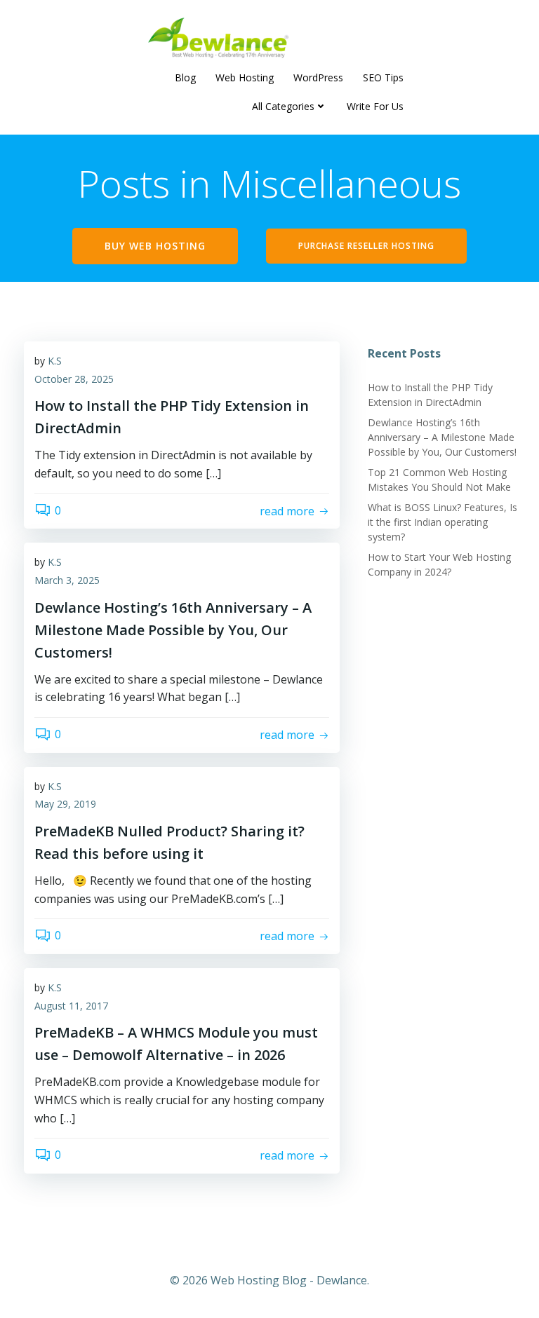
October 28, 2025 (74, 379)
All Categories (283, 106)
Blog (185, 77)
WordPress (318, 77)
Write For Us (375, 106)
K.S (55, 360)
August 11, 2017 (71, 1005)
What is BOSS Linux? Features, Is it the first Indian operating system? (442, 522)
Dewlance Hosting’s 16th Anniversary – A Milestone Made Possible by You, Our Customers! (442, 437)
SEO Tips (383, 77)
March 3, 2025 (67, 580)
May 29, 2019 (65, 803)
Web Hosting (244, 77)
